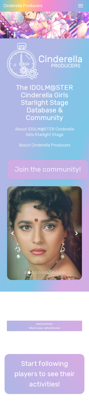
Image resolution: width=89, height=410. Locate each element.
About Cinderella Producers (44, 145)
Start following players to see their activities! (44, 373)
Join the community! (48, 169)
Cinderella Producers (22, 5)
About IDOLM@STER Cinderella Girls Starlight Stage (44, 132)
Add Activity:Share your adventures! (44, 326)
